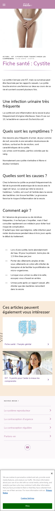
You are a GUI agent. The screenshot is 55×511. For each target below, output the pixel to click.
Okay (27, 506)
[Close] (52, 473)
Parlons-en (10, 436)
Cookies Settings (27, 498)
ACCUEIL (6, 57)
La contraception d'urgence (18, 419)
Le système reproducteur (17, 410)
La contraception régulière (18, 427)
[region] (27, 490)
